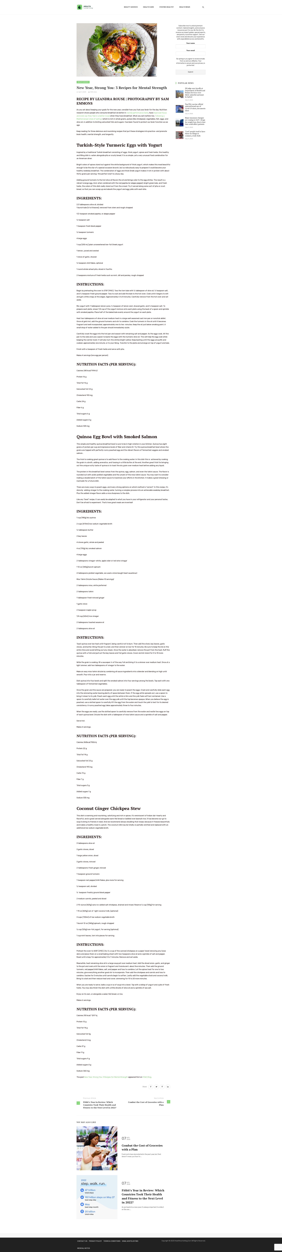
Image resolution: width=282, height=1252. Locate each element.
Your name (190, 43)
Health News (184, 7)
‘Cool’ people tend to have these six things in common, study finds (195, 133)
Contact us (82, 1241)
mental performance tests (137, 113)
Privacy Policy (95, 1241)
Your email (190, 50)
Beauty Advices (131, 7)
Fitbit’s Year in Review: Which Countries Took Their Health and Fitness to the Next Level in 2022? (99, 1105)
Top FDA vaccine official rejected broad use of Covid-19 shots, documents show (195, 107)
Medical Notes (83, 1248)
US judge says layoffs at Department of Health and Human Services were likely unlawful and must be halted (195, 92)
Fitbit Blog (147, 1077)
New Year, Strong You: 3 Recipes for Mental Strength (106, 1077)
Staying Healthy (166, 7)
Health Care (148, 7)
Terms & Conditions (111, 1241)
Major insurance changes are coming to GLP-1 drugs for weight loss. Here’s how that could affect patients (195, 121)
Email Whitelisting (130, 1241)
